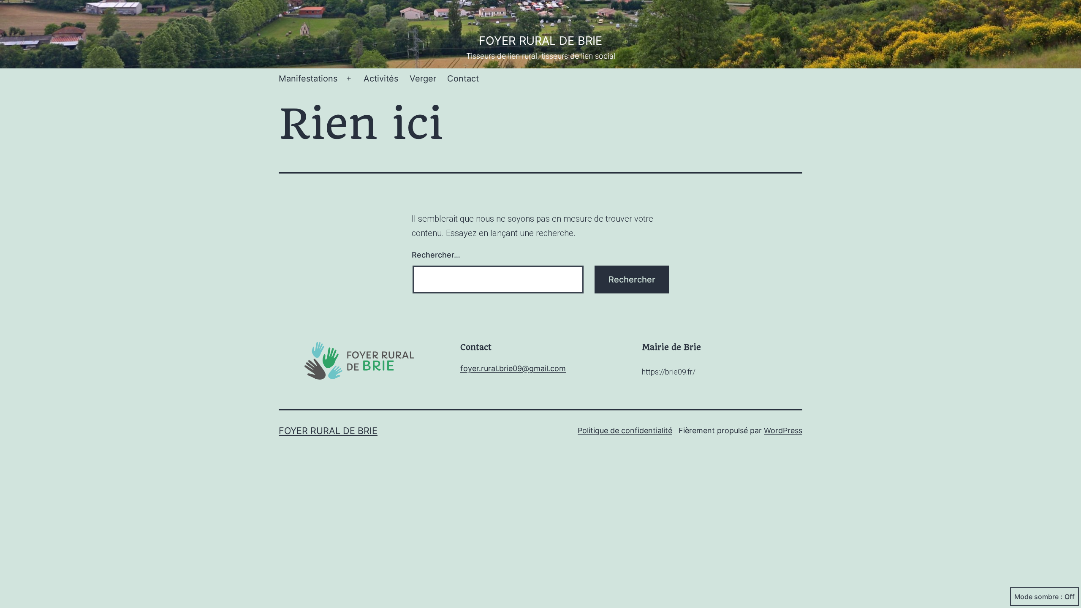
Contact (463, 78)
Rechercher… (436, 254)
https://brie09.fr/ (668, 371)
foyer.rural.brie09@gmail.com (513, 368)
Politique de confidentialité (625, 430)
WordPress (783, 430)
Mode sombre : (1038, 596)
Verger (423, 78)
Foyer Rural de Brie (540, 41)
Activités (381, 78)
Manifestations (308, 78)
